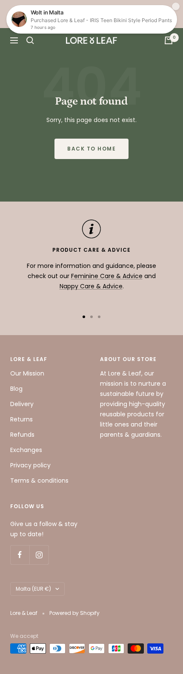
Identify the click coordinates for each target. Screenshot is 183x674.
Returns (21, 419)
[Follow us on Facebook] (19, 554)
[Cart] (168, 40)
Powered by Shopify (74, 613)
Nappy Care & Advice (91, 286)
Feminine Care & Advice (107, 276)
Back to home (91, 148)
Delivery (22, 404)
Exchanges (26, 450)
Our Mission (27, 373)
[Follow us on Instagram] (39, 554)
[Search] (30, 40)
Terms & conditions (39, 480)
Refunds (22, 434)
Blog (16, 388)
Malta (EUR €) (33, 588)
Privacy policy (30, 465)
